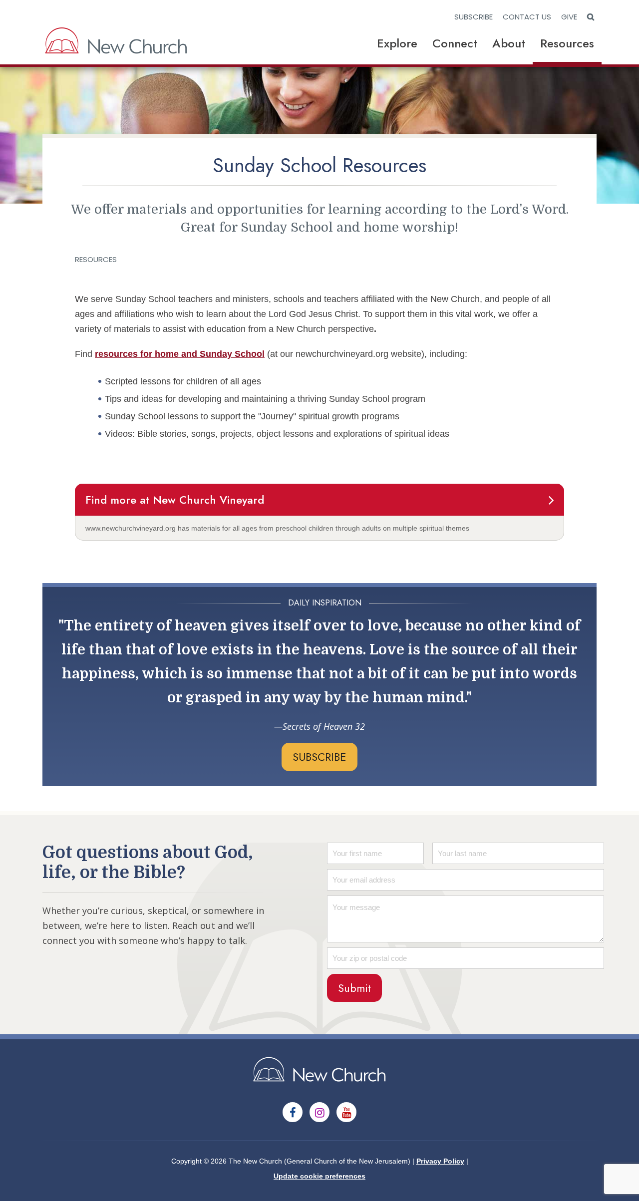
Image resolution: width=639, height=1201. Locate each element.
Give (569, 16)
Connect (454, 43)
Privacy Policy (440, 1161)
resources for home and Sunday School (180, 354)
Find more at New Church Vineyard (174, 500)
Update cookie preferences (319, 1176)
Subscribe (473, 16)
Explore (397, 43)
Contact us (527, 16)
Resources (567, 43)
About (508, 43)
